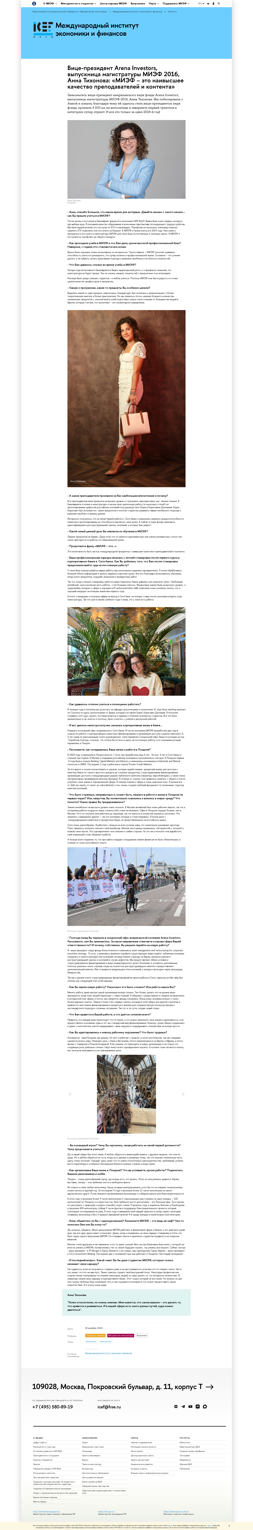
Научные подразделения (141, 1442)
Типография (185, 1455)
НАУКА (134, 1438)
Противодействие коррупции (46, 1477)
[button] (183, 886)
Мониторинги (137, 1451)
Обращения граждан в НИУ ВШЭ (47, 1468)
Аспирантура (87, 1468)
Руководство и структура (44, 1447)
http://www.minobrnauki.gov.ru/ (46, 1511)
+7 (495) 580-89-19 (52, 1407)
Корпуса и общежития (42, 1460)
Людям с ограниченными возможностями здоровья (55, 1493)
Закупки (36, 1464)
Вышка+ (85, 1460)
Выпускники (138, 3)
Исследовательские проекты (143, 1447)
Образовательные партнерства (95, 1486)
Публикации (185, 1468)
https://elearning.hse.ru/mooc (176, 1511)
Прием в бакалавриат (91, 1455)
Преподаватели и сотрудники (46, 1455)
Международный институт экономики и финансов (138, 11)
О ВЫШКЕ (38, 1438)
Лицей (84, 1442)
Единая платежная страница (45, 1497)
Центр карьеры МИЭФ (113, 3)
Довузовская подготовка (93, 1447)
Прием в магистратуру (91, 1464)
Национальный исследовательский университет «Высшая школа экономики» (70, 11)
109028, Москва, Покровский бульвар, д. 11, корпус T (117, 1386)
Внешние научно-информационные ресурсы (149, 1473)
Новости (172, 11)
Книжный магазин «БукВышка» (192, 1451)
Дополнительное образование (95, 1473)
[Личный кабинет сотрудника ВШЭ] (213, 4)
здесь (170, 1525)
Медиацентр (185, 1460)
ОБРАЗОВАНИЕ (89, 1438)
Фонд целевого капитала (44, 1473)
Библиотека (185, 1442)
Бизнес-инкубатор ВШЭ (92, 1481)
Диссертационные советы (142, 1455)
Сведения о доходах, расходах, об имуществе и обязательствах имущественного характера (54, 1482)
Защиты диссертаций (140, 1460)
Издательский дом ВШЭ (190, 1447)
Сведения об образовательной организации (52, 1488)
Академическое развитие (142, 1464)
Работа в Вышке (39, 1501)
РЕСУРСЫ (185, 1438)
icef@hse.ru (109, 1407)
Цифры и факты (40, 1442)
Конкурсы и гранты (139, 1468)
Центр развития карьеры (92, 1477)
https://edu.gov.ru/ (106, 1511)
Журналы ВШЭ (186, 1464)
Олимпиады (87, 1451)
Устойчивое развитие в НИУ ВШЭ (47, 1451)
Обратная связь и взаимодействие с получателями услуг (104, 1491)
